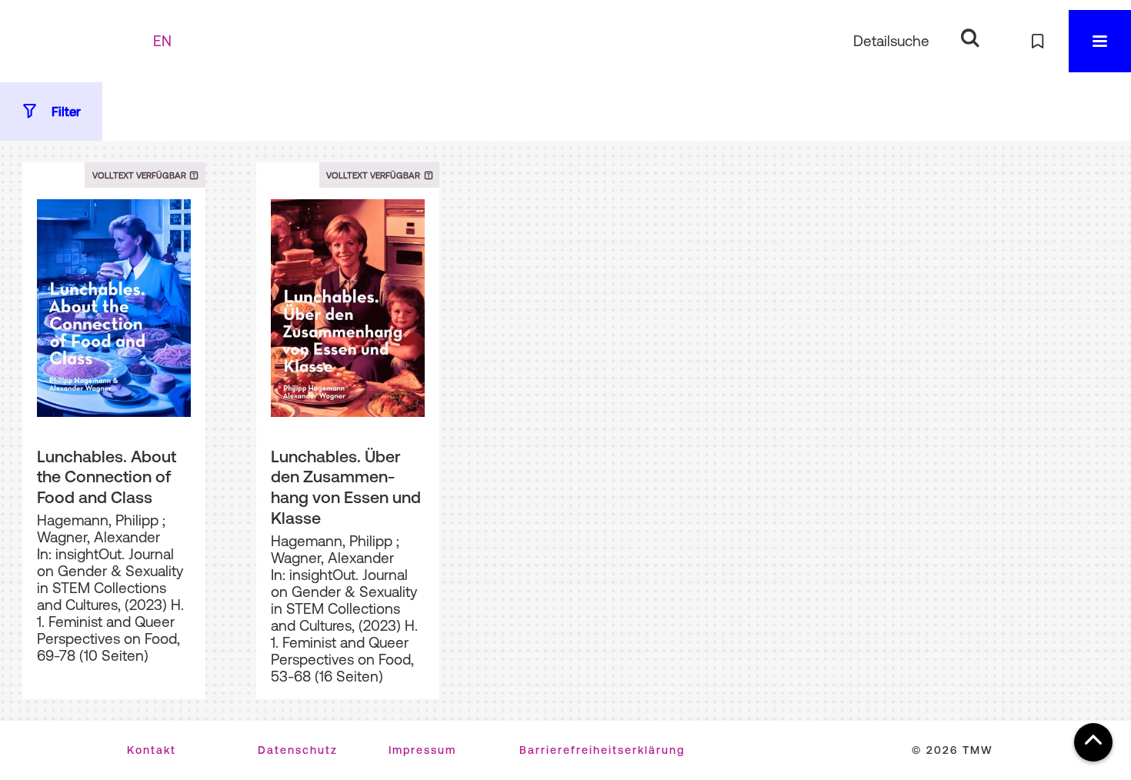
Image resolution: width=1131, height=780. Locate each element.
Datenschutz (298, 750)
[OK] (970, 38)
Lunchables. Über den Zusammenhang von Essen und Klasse (346, 487)
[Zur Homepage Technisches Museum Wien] (84, 41)
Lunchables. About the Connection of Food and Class (106, 476)
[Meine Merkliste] (1037, 41)
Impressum (422, 750)
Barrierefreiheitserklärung (602, 750)
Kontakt (151, 750)
